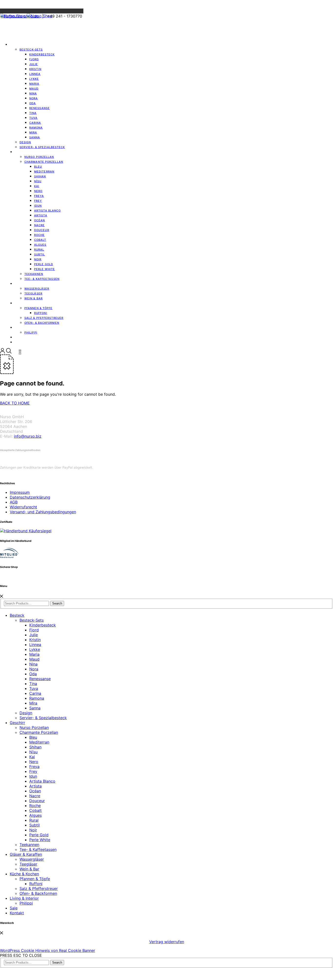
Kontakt (22, 342)
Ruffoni (35, 883)
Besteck (17, 44)
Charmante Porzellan (43, 161)
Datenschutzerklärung (30, 497)
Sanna (34, 137)
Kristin (35, 639)
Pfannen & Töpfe (35, 878)
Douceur (37, 800)
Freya (34, 766)
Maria (34, 654)
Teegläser (28, 864)
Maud (34, 659)
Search (57, 603)
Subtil (34, 825)
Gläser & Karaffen (26, 854)
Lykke (34, 649)
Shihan (35, 747)
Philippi (30, 332)
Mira (33, 703)
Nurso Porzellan (34, 727)
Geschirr (22, 152)
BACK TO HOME (15, 403)
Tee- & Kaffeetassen (38, 849)
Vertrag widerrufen (166, 941)
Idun (33, 776)
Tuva (33, 688)
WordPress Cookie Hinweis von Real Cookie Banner (47, 950)
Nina (33, 664)
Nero (33, 761)
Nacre (34, 795)
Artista (35, 786)
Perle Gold (39, 834)
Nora (33, 668)
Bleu (33, 737)
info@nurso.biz (27, 436)
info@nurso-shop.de (20, 16)
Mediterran (39, 742)
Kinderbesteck (42, 54)
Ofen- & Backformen (38, 893)
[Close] (1, 596)
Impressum (20, 492)
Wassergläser (32, 859)
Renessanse (39, 108)
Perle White (44, 269)
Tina (33, 683)
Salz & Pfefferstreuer (39, 888)
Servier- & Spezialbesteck (42, 147)
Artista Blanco (47, 210)
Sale (14, 908)
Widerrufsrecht (23, 506)
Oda (33, 673)
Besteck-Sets (32, 620)
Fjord (34, 629)
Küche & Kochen (24, 873)
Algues (35, 815)
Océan (35, 790)
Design (26, 712)
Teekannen (29, 844)
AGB (14, 502)
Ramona (36, 698)
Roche (35, 805)
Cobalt (35, 810)
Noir (33, 829)
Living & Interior (24, 898)
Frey (33, 771)
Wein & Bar (29, 869)
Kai (32, 756)
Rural (34, 820)
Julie (33, 634)
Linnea (35, 644)
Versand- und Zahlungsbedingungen (43, 511)
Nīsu (33, 751)
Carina (35, 693)
